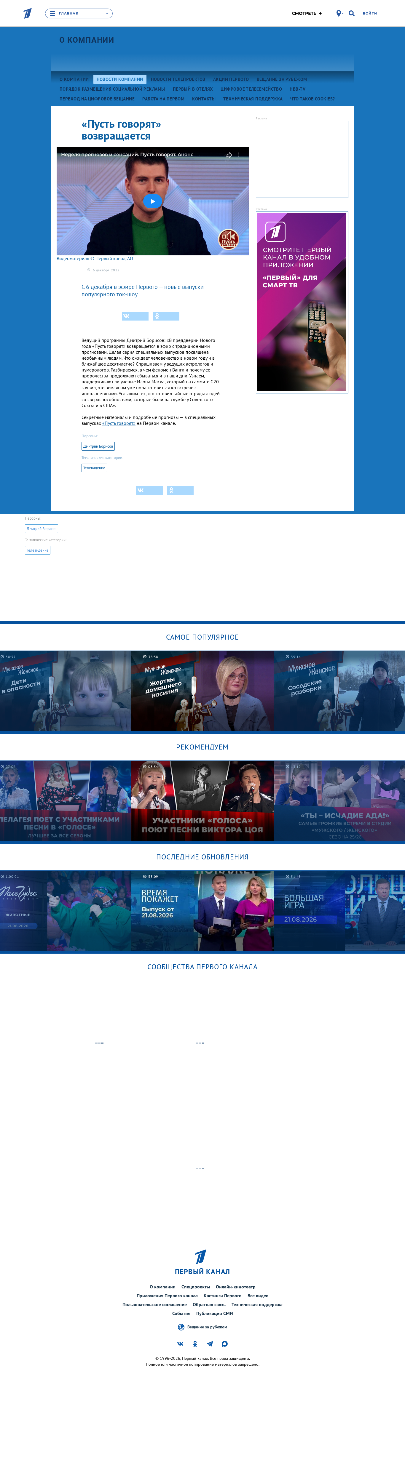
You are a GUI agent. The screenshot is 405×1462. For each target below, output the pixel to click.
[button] (152, 201)
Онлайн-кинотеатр (236, 1287)
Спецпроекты (195, 1287)
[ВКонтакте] (135, 316)
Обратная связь (209, 1304)
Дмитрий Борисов (98, 446)
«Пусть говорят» (118, 423)
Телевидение (94, 467)
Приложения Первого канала (167, 1295)
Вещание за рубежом (207, 1327)
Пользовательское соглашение (154, 1304)
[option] (202, 691)
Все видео (258, 1295)
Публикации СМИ (214, 1313)
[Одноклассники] (166, 316)
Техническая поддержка (257, 1304)
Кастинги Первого (223, 1295)
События (181, 1313)
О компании (86, 40)
